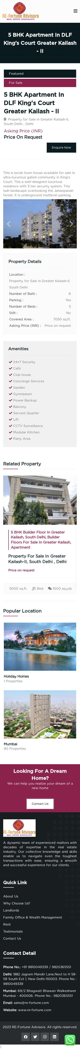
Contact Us (40, 803)
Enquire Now (61, 147)
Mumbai (10, 744)
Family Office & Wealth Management (32, 917)
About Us (10, 896)
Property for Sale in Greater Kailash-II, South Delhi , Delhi (34, 559)
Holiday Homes (16, 676)
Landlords (11, 910)
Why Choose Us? (16, 903)
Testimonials (13, 931)
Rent (7, 924)
